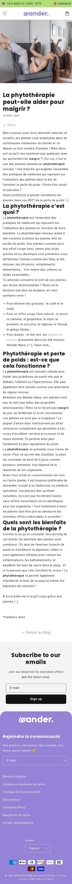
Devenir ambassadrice (18, 822)
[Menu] (5, 13)
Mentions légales (14, 776)
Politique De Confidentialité (22, 792)
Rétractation (11, 799)
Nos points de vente (16, 815)
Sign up (36, 699)
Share (11, 125)
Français (34, 848)
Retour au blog (38, 632)
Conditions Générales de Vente (24, 784)
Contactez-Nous (14, 807)
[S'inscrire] (64, 760)
